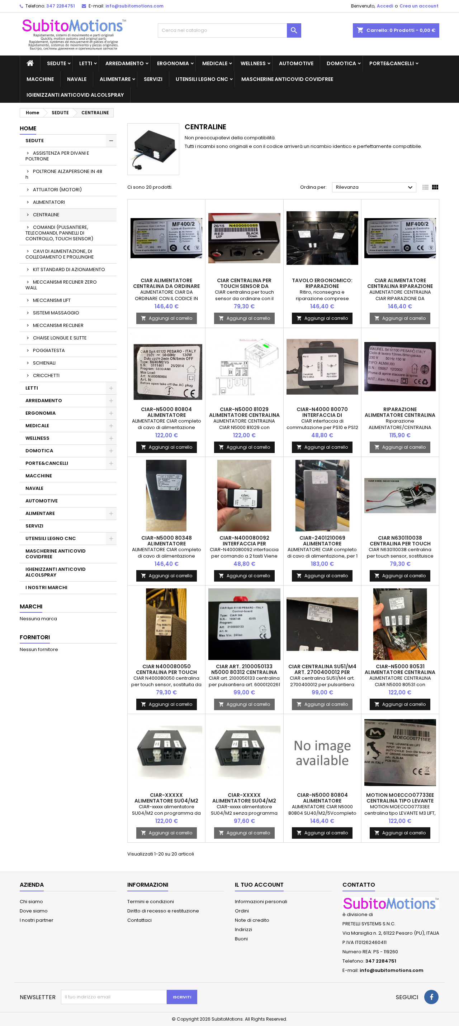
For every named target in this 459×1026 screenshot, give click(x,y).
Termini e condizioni (150, 901)
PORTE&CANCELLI (391, 63)
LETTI (85, 63)
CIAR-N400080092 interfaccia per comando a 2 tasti (244, 543)
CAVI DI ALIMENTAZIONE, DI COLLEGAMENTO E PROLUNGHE (59, 254)
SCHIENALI (44, 363)
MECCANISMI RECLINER (58, 325)
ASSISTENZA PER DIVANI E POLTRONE (57, 156)
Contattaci (139, 920)
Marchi (31, 606)
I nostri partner (36, 920)
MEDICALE (214, 63)
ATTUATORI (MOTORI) (57, 189)
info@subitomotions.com (134, 6)
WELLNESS (253, 63)
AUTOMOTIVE (296, 63)
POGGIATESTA (49, 350)
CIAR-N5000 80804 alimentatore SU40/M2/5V (166, 415)
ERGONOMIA (173, 63)
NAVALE (76, 79)
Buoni (241, 938)
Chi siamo (31, 901)
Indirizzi (243, 929)
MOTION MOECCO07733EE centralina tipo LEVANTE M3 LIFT (400, 800)
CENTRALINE (46, 214)
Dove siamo (34, 910)
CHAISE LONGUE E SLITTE (60, 337)
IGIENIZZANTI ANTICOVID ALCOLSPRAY (75, 94)
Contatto (358, 885)
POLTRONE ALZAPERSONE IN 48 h (63, 174)
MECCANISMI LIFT (52, 300)
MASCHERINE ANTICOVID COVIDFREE (287, 79)
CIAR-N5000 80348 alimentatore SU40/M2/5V (166, 543)
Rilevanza (375, 187)
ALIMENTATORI (49, 202)
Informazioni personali (261, 901)
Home (28, 128)
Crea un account (419, 6)
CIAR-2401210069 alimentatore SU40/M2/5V (322, 543)
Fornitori (35, 637)
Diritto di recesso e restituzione (163, 910)
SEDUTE (56, 63)
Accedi (385, 6)
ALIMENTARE (115, 79)
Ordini (242, 910)
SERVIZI (153, 79)
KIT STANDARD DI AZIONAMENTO (69, 269)
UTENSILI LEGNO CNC (202, 79)
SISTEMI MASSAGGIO (56, 312)
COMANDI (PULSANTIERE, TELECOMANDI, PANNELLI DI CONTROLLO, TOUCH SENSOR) (59, 233)
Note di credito (252, 920)
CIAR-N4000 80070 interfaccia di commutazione (322, 415)
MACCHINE (40, 79)
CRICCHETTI (46, 375)
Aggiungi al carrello (166, 318)
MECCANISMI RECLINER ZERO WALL (61, 285)
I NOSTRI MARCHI (46, 587)
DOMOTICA (341, 63)
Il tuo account (259, 885)
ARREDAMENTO (124, 63)
